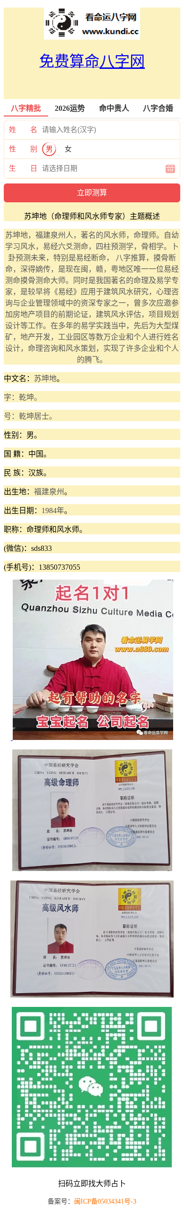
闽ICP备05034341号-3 (105, 1201)
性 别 (23, 149)
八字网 (122, 61)
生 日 (23, 168)
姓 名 (23, 129)
